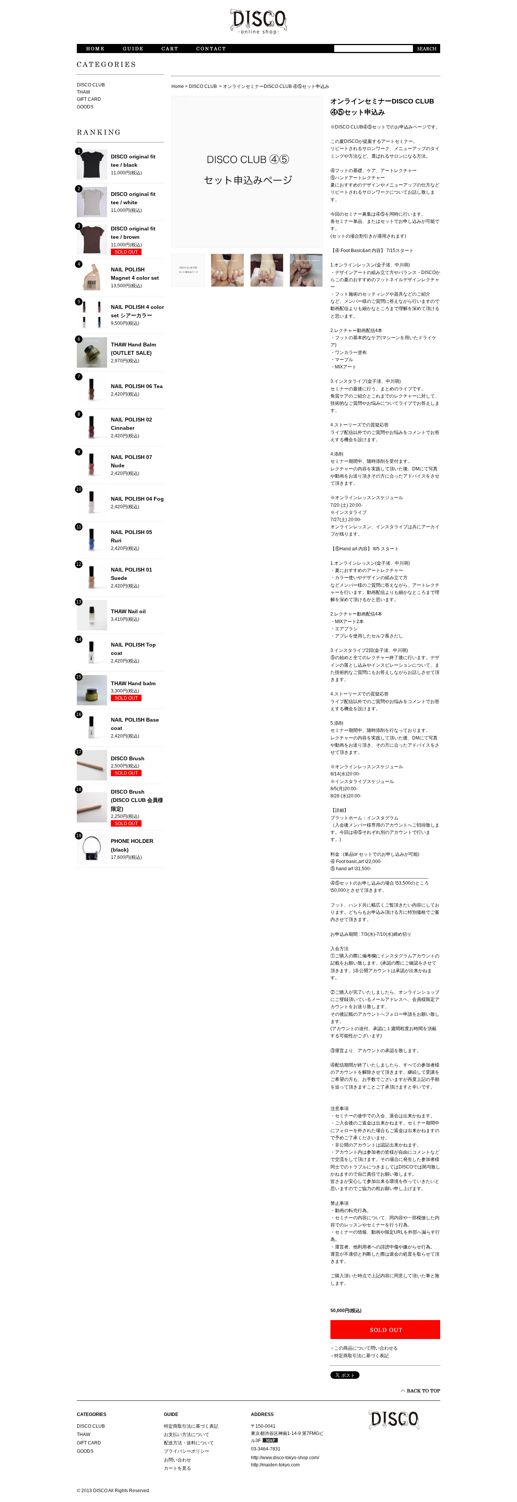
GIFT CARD (89, 99)
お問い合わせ (177, 1460)
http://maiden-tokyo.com (275, 1465)
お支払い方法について (186, 1434)
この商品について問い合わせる (366, 1348)
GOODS (85, 107)
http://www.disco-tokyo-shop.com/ (285, 1457)
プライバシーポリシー (186, 1451)
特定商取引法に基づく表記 (361, 1355)
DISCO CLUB (203, 86)
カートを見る (177, 1468)
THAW (83, 92)
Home (177, 86)
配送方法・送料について (189, 1443)
